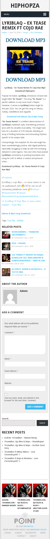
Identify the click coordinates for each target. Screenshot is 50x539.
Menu (6, 14)
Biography (30, 533)
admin (4, 32)
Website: (8, 383)
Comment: (9, 332)
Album (18, 533)
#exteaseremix (9, 192)
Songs (25, 32)
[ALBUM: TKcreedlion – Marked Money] (9, 490)
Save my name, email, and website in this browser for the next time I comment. (21, 399)
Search (5, 419)
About (33, 536)
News (43, 533)
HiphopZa (25, 5)
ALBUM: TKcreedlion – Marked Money (20, 438)
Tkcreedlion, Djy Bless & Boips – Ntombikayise (24, 441)
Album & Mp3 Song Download (16, 213)
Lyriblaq (20, 220)
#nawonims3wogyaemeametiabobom (20, 196)
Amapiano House (38, 529)
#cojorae (21, 192)
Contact (21, 536)
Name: (7, 358)
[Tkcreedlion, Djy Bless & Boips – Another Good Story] (40, 490)
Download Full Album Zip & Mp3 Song (25, 117)
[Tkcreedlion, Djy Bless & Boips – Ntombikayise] (25, 490)
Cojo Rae (11, 220)
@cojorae (7, 177)
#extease (34, 189)
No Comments (36, 32)
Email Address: (11, 371)
